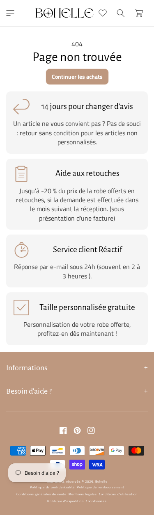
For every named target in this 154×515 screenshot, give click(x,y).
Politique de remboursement (100, 487)
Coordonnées (96, 501)
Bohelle (101, 481)
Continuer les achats (77, 76)
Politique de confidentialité (52, 487)
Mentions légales (83, 494)
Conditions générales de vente (41, 494)
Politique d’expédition (65, 501)
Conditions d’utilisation (118, 494)
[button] (10, 13)
